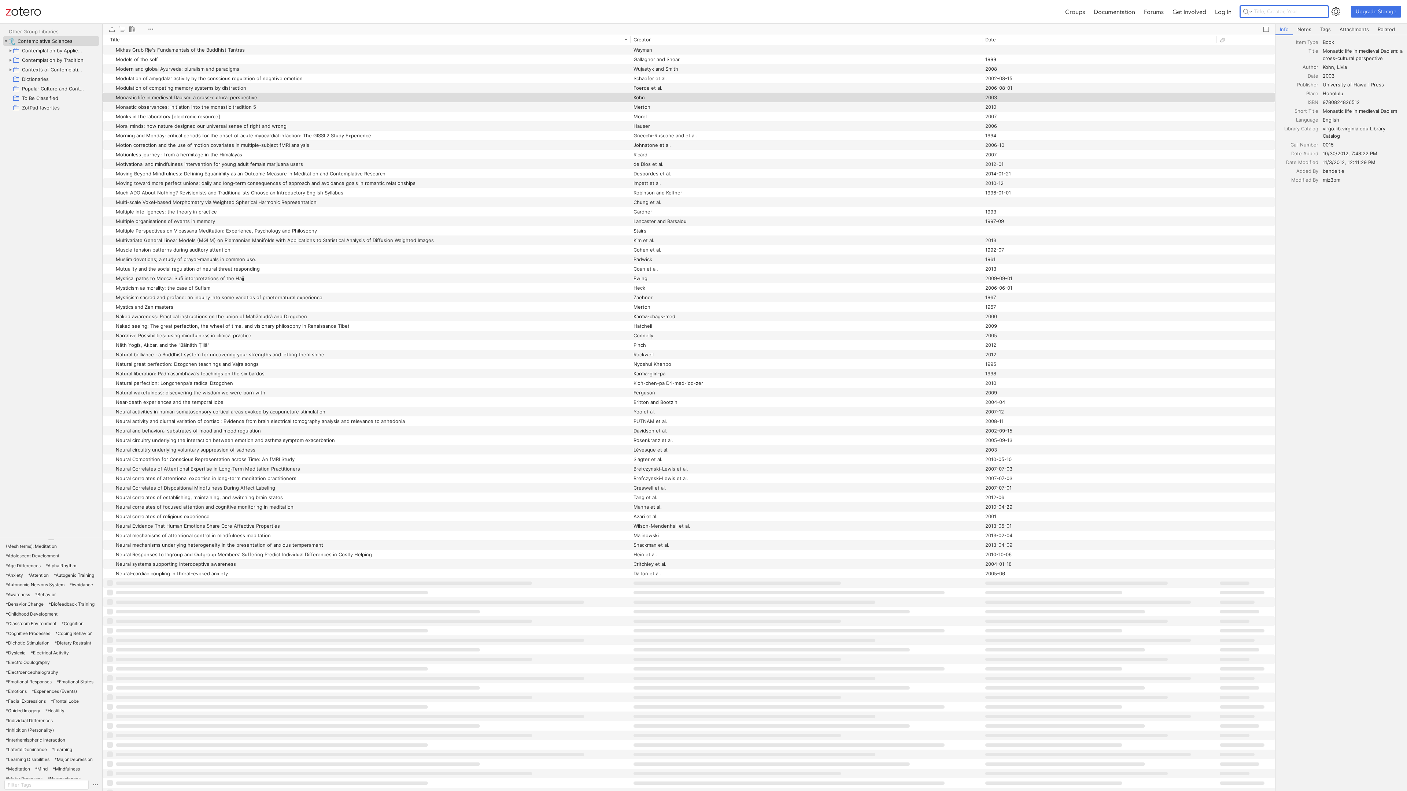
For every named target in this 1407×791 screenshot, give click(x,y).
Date (1313, 76)
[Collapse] (6, 41)
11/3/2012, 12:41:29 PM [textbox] (1349, 162)
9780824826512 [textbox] (1341, 102)
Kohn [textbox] (1328, 67)
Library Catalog (1301, 128)
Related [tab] (1386, 29)
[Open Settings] (1336, 11)
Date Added (1304, 153)
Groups (1075, 11)
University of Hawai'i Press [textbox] (1353, 85)
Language (1307, 120)
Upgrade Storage (1376, 11)
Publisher (1307, 85)
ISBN (1313, 102)
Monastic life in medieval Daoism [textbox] (1360, 111)
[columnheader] (366, 39)
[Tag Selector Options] (95, 785)
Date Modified (1302, 162)
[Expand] (10, 50)
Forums (1154, 11)
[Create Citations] (122, 29)
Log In (1223, 11)
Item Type (1307, 42)
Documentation (1114, 11)
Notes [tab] (1304, 29)
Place (1312, 93)
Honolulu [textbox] (1333, 93)
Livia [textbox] (1342, 67)
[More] (150, 29)
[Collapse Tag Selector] (51, 539)
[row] (689, 39)
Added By (1307, 171)
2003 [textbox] (1328, 76)
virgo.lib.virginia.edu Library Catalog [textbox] (1355, 132)
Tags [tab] (1325, 29)
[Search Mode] (1247, 11)
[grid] (689, 413)
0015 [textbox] (1328, 145)
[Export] (112, 29)
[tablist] (1341, 29)
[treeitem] (51, 41)
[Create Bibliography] (132, 29)
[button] (31, 546)
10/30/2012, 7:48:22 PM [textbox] (1350, 153)
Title (1313, 51)
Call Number (1304, 145)
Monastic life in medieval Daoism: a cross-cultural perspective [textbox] (1363, 54)
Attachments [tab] (1354, 29)
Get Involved (1189, 11)
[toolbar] (689, 29)
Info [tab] (1284, 29)
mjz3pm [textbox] (1331, 180)
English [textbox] (1331, 120)
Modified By (1304, 180)
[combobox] (1363, 42)
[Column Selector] (1266, 29)
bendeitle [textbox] (1333, 171)
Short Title (1306, 111)
